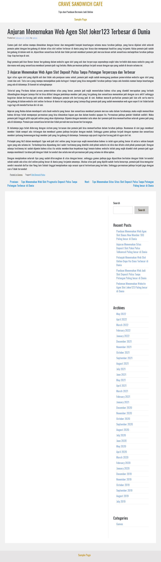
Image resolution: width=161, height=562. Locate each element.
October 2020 (123, 419)
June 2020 (121, 441)
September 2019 (124, 490)
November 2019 (123, 479)
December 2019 (124, 474)
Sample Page (80, 19)
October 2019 (123, 485)
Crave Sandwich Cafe (80, 3)
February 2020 (123, 463)
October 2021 (123, 352)
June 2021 (121, 374)
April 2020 (121, 452)
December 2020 (124, 408)
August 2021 (122, 363)
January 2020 (123, 468)
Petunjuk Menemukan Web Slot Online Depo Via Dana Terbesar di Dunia (132, 261)
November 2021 (123, 347)
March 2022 (122, 325)
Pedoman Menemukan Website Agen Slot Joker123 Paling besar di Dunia (131, 287)
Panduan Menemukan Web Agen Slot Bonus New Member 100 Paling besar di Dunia (131, 235)
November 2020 (124, 413)
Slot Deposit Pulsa (38, 174)
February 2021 (123, 397)
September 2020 (124, 424)
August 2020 (122, 430)
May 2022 (121, 314)
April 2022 (121, 319)
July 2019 (120, 501)
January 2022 (122, 336)
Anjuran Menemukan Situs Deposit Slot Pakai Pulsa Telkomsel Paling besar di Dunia (131, 248)
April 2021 (121, 385)
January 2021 (122, 402)
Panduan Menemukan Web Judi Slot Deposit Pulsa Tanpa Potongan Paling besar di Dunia (131, 274)
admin (35, 37)
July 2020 (121, 435)
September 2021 (124, 358)
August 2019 (122, 496)
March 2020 (122, 457)
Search (116, 203)
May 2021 (121, 380)
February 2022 (123, 330)
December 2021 (124, 341)
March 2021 (122, 391)
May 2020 (121, 446)
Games (20, 174)
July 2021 (120, 369)
